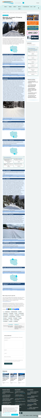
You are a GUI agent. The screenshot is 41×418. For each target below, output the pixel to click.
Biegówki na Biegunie (8, 288)
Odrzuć (9, 414)
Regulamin (27, 415)
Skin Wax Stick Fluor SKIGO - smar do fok (32, 53)
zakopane (16, 321)
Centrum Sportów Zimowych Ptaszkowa (11, 239)
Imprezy (14, 6)
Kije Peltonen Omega (33, 64)
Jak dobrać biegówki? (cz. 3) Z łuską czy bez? (19, 399)
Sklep (34, 6)
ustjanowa (5, 321)
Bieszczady (6, 313)
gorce (16, 313)
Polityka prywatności (7, 412)
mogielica (19, 316)
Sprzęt (5, 6)
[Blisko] (18, 405)
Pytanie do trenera (22, 393)
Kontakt (38, 416)
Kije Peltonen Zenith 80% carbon (33, 73)
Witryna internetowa (7, 356)
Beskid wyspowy (14, 311)
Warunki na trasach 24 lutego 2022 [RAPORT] (21, 379)
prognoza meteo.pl (21, 64)
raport (20, 318)
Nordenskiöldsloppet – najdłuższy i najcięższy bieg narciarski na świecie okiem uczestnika (32, 90)
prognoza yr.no (6, 65)
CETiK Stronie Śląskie (8, 118)
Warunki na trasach (5, 15)
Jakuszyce (12, 314)
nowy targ (10, 318)
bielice (20, 311)
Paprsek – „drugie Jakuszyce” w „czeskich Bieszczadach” (32, 404)
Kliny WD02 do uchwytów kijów (19, 160)
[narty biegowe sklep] (7, 157)
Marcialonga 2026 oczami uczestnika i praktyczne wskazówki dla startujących (32, 96)
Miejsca (19, 6)
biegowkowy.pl (20, 158)
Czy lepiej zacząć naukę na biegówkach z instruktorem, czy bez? (20, 392)
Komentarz (6, 340)
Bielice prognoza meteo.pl (15, 119)
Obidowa (15, 318)
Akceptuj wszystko (14, 414)
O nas (24, 415)
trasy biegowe (17, 319)
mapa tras (6, 255)
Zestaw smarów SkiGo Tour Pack (33, 56)
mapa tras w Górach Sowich (8, 129)
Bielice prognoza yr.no (7, 121)
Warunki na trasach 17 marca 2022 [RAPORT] (6, 379)
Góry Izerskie (6, 314)
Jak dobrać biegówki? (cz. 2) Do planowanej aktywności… (20, 404)
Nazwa (5, 349)
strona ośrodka (6, 64)
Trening (10, 6)
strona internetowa (7, 241)
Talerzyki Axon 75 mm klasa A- (33, 60)
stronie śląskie (6, 319)
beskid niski (8, 311)
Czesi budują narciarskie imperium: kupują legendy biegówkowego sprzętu (32, 85)
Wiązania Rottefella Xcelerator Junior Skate (8, 165)
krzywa (23, 314)
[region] (10, 410)
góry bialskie (21, 313)
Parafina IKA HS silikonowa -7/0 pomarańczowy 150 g (8, 161)
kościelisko (17, 314)
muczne (5, 318)
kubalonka (5, 316)
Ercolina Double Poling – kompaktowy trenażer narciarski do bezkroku (33, 82)
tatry (11, 319)
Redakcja (4, 20)
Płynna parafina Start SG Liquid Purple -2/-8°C (33, 69)
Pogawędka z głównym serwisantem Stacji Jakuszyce (19, 395)
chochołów (11, 313)
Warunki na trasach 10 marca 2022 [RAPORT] (13, 379)
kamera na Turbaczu (7, 212)
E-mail (5, 353)
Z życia (31, 6)
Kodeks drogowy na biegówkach (20, 401)
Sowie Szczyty (7, 128)
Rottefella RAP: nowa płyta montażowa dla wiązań (32, 93)
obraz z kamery (13, 64)
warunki (11, 321)
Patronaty (31, 415)
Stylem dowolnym (26, 6)
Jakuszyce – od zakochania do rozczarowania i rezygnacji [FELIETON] (32, 393)
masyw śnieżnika (12, 316)
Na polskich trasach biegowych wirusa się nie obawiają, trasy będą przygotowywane (32, 400)
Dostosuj (5, 414)
